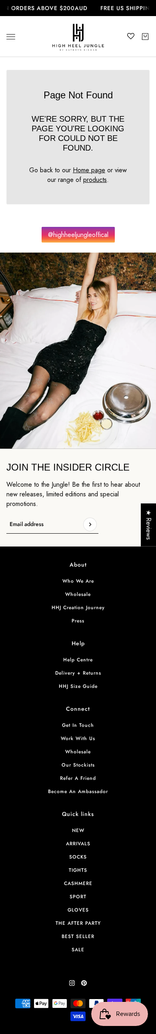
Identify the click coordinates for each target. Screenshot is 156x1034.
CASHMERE (78, 883)
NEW (78, 830)
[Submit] (90, 524)
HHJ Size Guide (78, 686)
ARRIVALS (78, 843)
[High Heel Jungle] (78, 36)
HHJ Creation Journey (78, 607)
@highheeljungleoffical (78, 234)
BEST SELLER (78, 936)
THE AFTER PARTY (78, 923)
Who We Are (78, 581)
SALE (78, 949)
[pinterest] (84, 983)
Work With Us (78, 738)
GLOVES (78, 910)
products (95, 179)
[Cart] (145, 36)
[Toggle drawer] (10, 36)
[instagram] (72, 983)
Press (78, 620)
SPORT (78, 896)
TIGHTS (78, 870)
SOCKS (78, 857)
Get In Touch (78, 725)
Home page (89, 170)
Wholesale (78, 594)
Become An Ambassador (78, 791)
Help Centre (78, 659)
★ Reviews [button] (148, 525)
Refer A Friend (78, 778)
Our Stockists (78, 765)
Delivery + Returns (78, 673)
